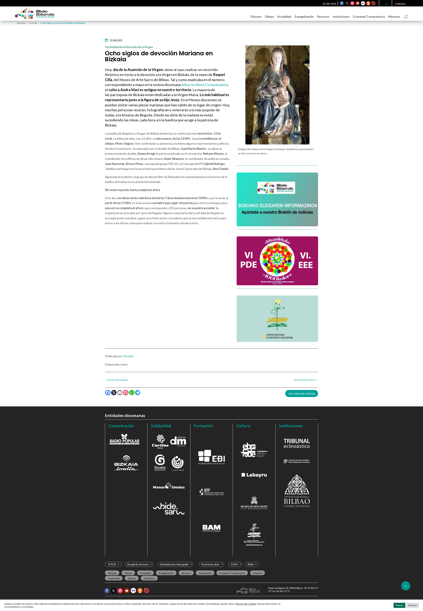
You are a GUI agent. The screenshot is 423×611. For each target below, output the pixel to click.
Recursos (323, 16)
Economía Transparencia (369, 16)
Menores (394, 16)
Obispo (269, 16)
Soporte (132, 578)
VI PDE (112, 564)
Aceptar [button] (399, 605)
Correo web (114, 578)
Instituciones (341, 16)
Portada (128, 356)
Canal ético (149, 578)
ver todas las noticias (301, 393)
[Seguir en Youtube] (358, 3)
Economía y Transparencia (232, 573)
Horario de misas (210, 564)
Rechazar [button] (412, 605)
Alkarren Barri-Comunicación (204, 84)
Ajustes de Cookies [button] (246, 603)
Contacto (400, 3)
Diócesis (255, 16)
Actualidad (284, 16)
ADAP (234, 564)
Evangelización (304, 16)
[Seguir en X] (347, 3)
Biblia (251, 564)
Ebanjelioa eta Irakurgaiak (174, 564)
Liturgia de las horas (138, 564)
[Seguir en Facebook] (342, 3)
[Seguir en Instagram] (352, 3)
